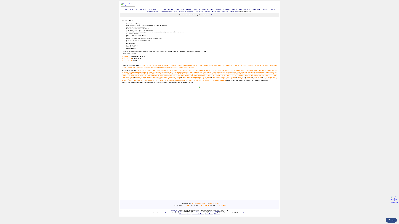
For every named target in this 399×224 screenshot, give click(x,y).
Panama (218, 77)
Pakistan (209, 77)
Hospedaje (218, 9)
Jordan (191, 75)
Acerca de (225, 11)
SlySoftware (174, 210)
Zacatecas (191, 67)
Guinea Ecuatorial (134, 75)
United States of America (149, 70)
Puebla (124, 67)
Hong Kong (154, 75)
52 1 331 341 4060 (127, 60)
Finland (240, 74)
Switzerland (273, 79)
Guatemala (220, 70)
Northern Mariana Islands (194, 77)
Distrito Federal (203, 65)
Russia (148, 79)
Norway (204, 77)
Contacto (207, 11)
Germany (250, 74)
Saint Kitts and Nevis (162, 79)
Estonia (210, 74)
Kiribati (208, 75)
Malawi (254, 75)
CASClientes (217, 213)
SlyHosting (188, 213)
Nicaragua (232, 70)
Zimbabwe (223, 80)
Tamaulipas (168, 67)
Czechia (171, 74)
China (132, 74)
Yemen (213, 80)
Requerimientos (256, 9)
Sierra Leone (209, 79)
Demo (175, 11)
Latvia (212, 75)
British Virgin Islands (249, 72)
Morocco (137, 77)
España (214, 70)
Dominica (182, 74)
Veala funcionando (140, 9)
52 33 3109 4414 (127, 58)
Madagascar (248, 75)
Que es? (131, 9)
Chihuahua (185, 65)
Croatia (158, 74)
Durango (211, 65)
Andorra (145, 72)
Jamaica (187, 75)
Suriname (261, 79)
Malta (265, 75)
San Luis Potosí (145, 67)
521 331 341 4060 (221, 205)
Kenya (203, 75)
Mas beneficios (215, 15)
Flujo (182, 9)
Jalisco (245, 65)
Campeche (173, 65)
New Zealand (171, 77)
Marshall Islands (272, 75)
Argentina (165, 70)
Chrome (163, 212)
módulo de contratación (198, 203)
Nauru (154, 77)
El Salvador (207, 70)
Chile (179, 70)
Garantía (234, 9)
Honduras (226, 70)
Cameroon (269, 72)
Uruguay (274, 70)
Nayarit (262, 65)
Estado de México (219, 65)
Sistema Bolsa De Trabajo (198, 213)
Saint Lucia (171, 79)
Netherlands (163, 77)
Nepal (157, 77)
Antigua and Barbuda (160, 72)
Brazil (241, 72)
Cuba (196, 70)
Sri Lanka (255, 79)
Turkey (160, 80)
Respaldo (265, 9)
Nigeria (184, 77)
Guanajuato (228, 65)
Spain (250, 79)
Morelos (257, 65)
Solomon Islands (236, 79)
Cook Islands (144, 74)
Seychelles (202, 79)
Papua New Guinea (231, 77)
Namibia (149, 77)
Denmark (176, 74)
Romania (142, 79)
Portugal (260, 77)
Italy (182, 75)
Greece (265, 74)
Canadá (139, 70)
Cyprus (166, 74)
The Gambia (137, 80)
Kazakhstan (197, 75)
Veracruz (180, 67)
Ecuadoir (188, 74)
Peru (244, 77)
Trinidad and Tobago (151, 80)
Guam (275, 74)
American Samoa (138, 72)
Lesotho (223, 75)
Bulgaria (262, 72)
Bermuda (225, 72)
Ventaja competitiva (208, 9)
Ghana (255, 74)
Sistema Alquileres (209, 213)
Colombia (184, 70)
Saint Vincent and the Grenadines (184, 79)
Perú (248, 70)
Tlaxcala (174, 67)
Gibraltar (260, 74)
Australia (185, 72)
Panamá (238, 70)
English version (234, 11)
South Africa (244, 79)
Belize (220, 72)
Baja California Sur (163, 65)
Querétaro (129, 67)
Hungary (160, 75)
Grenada (270, 74)
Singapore (216, 79)
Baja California (153, 65)
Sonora (157, 67)
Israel (178, 75)
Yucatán (185, 67)
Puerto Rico (253, 70)
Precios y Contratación (186, 11)
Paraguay (243, 70)
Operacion (189, 9)
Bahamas (196, 72)
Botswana (236, 72)
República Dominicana (264, 70)
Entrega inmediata (152, 11)
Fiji (237, 74)
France (245, 74)
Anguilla (151, 72)
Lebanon (217, 75)
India (165, 75)
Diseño (177, 9)
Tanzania (124, 80)
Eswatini (214, 74)
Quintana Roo (137, 67)
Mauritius (125, 77)
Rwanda (152, 79)
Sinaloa (153, 67)
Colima (196, 65)
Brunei (258, 72)
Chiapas (178, 65)
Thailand (130, 80)
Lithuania (233, 75)
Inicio (125, 9)
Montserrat (131, 77)
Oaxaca (274, 65)
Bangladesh (203, 72)
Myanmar (143, 77)
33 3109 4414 (126, 57)
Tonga (143, 80)
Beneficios (197, 9)
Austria (191, 72)
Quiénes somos (216, 11)
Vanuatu (201, 80)
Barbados (209, 72)
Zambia (217, 80)
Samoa (197, 79)
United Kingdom (188, 80)
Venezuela (125, 72)
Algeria (131, 72)
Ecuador (201, 70)
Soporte (272, 9)
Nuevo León (268, 65)
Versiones (171, 9)
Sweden (267, 79)
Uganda (175, 80)
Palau (213, 77)
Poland (255, 77)
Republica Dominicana (133, 79)
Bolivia (171, 70)
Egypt (193, 74)
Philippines (249, 77)
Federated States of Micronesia (226, 74)
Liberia (228, 75)
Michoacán (251, 65)
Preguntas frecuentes (244, 9)
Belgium (215, 72)
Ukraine (180, 80)
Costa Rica (191, 70)
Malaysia (260, 75)
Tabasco (162, 67)
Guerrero (234, 65)
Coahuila (191, 65)
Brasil (175, 70)
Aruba (181, 72)
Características (162, 9)
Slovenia (228, 79)
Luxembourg (240, 75)
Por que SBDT (152, 9)
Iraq (168, 75)
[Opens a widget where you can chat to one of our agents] (391, 220)
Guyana (142, 75)
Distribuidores (199, 11)
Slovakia (222, 79)
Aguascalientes (144, 65)
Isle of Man (173, 75)
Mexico (159, 70)
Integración (226, 9)
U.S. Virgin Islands (167, 80)
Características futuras (166, 11)
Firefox (167, 212)
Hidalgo (240, 65)
